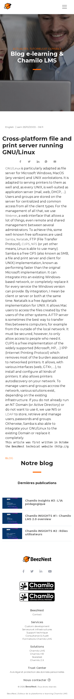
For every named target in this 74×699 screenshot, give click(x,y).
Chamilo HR (37, 653)
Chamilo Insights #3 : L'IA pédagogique (44, 502)
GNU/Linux (12, 168)
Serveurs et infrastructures (37, 629)
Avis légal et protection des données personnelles (37, 671)
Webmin (11, 216)
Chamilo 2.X (37, 660)
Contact (37, 614)
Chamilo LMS (37, 650)
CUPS (26, 244)
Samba (10, 239)
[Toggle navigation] (64, 7)
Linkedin (38, 162)
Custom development (37, 626)
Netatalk (22, 239)
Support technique (37, 632)
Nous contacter (34, 680)
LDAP (9, 414)
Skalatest (37, 656)
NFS (34, 244)
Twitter (29, 162)
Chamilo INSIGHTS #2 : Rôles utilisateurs (46, 532)
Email (55, 162)
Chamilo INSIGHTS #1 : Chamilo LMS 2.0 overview (48, 517)
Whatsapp (46, 162)
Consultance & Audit (37, 635)
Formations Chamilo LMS (37, 638)
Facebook (20, 162)
